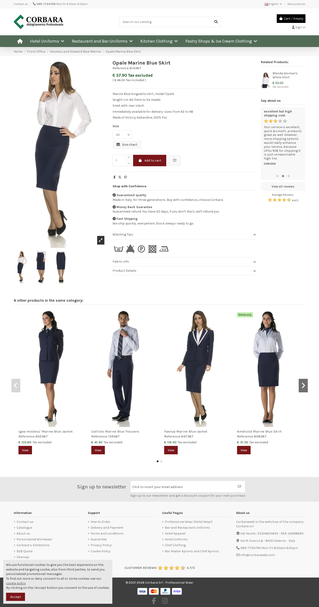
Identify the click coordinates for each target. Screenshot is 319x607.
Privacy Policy (101, 545)
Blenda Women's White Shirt (285, 75)
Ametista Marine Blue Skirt (259, 431)
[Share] (114, 177)
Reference (121, 68)
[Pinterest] (125, 177)
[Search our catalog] (216, 22)
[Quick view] (80, 325)
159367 (114, 436)
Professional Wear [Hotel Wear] (188, 522)
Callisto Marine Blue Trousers (115, 431)
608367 (260, 436)
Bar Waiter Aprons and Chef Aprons (192, 551)
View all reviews (283, 186)
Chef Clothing (175, 545)
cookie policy (16, 583)
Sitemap (23, 557)
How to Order (100, 522)
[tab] (184, 234)
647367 (187, 436)
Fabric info (121, 262)
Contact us (21, 4)
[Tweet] (119, 177)
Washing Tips (123, 234)
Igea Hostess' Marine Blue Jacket (45, 431)
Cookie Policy (100, 551)
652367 (41, 436)
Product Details (124, 271)
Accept (15, 597)
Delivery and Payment (107, 528)
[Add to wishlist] (174, 160)
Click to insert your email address (157, 487)
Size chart (129, 145)
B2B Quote (24, 551)
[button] (47, 41)
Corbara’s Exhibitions (33, 545)
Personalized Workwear (34, 539)
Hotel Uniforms (176, 539)
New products (296, 4)
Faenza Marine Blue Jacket (185, 431)
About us (23, 533)
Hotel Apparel (175, 533)
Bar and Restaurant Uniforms (187, 528)
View (25, 450)
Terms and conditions (107, 533)
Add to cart (153, 161)
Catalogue (24, 528)
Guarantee (98, 539)
